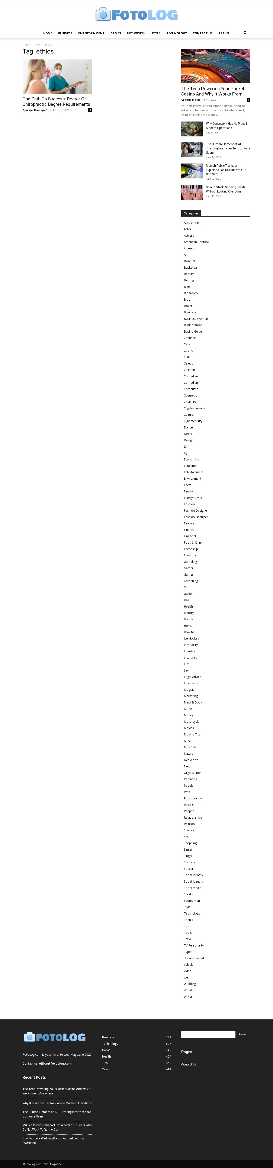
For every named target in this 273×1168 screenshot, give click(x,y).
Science (189, 830)
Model (188, 709)
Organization (193, 773)
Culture (189, 414)
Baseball (190, 261)
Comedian (191, 376)
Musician (190, 747)
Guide (188, 594)
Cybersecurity (193, 421)
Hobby (188, 619)
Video (188, 971)
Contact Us (202, 33)
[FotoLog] (136, 15)
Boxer (188, 306)
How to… (190, 632)
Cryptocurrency (194, 408)
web (187, 977)
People (188, 785)
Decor (188, 434)
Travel (224, 33)
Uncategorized (194, 958)
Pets (187, 792)
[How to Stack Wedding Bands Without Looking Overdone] (192, 192)
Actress (189, 235)
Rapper (189, 811)
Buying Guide (193, 331)
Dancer (189, 427)
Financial (190, 536)
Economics (191, 459)
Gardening (191, 581)
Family (188, 491)
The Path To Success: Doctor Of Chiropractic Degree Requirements (56, 101)
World (188, 990)
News (188, 766)
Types (188, 952)
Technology (176, 33)
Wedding (190, 984)
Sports (188, 894)
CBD (187, 357)
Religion (189, 824)
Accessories (192, 223)
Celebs (188, 363)
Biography (191, 293)
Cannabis (190, 338)
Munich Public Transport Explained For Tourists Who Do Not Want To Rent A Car (57, 1127)
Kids (187, 664)
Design (188, 440)
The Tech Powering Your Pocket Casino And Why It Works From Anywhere (56, 1091)
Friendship (191, 549)
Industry (189, 651)
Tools (188, 933)
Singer (188, 849)
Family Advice (193, 498)
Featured (190, 523)
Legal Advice (192, 677)
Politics (189, 805)
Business (65, 33)
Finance (189, 530)
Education (190, 466)
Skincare (189, 862)
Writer (188, 996)
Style (155, 33)
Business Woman (196, 319)
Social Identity (193, 875)
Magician (190, 689)
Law (187, 670)
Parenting (190, 779)
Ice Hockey (191, 638)
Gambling (190, 562)
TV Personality (194, 945)
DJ (185, 453)
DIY (186, 446)
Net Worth (136, 33)
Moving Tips (192, 734)
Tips (187, 926)
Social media (192, 888)
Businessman (193, 325)
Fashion (189, 504)
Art (186, 255)
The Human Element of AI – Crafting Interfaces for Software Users (228, 148)
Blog (187, 299)
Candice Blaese (190, 99)
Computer (191, 389)
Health (188, 606)
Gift (186, 587)
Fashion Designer (196, 510)
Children (189, 370)
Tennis (188, 920)
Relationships (193, 817)
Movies (189, 728)
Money (188, 715)
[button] (245, 34)
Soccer (188, 869)
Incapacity (191, 645)
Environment (192, 478)
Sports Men (192, 901)
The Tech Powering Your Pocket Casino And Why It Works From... (213, 91)
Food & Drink (193, 542)
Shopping (190, 843)
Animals (189, 248)
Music (188, 741)
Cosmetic (190, 395)
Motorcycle (191, 721)
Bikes (187, 287)
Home (47, 33)
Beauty (189, 274)
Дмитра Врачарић (35, 109)
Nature (188, 753)
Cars (187, 344)
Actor (187, 229)
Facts (187, 485)
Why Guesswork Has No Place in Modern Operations (57, 1103)
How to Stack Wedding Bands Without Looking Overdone (53, 1141)
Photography (193, 798)
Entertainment (91, 33)
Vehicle (188, 964)
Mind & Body (193, 702)
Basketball (191, 267)
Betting (189, 280)
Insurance (190, 658)
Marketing (191, 696)
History (189, 613)
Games (115, 33)
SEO (187, 837)
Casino (188, 351)
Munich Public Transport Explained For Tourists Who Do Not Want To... (226, 170)
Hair (186, 600)
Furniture (190, 555)
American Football (196, 242)
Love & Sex (192, 683)
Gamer (188, 568)
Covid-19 (190, 402)
